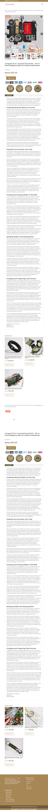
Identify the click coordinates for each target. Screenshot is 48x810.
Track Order (28, 788)
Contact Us (28, 781)
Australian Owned (30, 779)
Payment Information (10, 801)
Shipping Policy (9, 792)
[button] (42, 34)
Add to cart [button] (9, 365)
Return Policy (8, 793)
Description (9, 95)
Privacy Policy (8, 797)
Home (6, 10)
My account (28, 787)
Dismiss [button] (35, 809)
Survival (10, 10)
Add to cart (11, 78)
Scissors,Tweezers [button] (13, 324)
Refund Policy (8, 795)
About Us (28, 783)
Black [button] (9, 325)
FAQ (27, 785)
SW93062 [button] (10, 326)
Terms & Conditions (10, 799)
